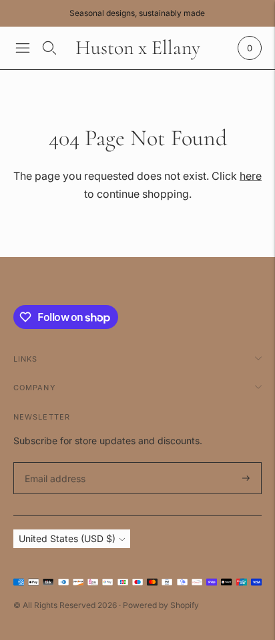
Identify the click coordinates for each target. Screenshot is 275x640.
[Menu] (22, 48)
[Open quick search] (49, 48)
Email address (53, 463)
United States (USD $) (67, 538)
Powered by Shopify (161, 605)
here (251, 175)
